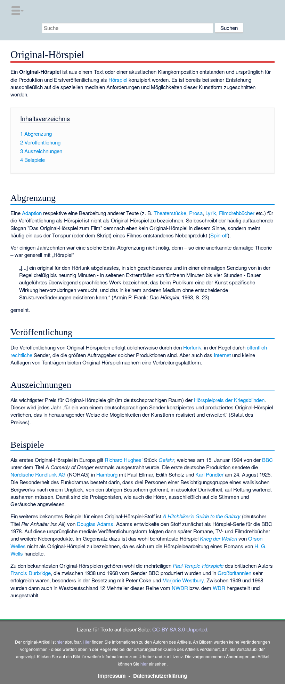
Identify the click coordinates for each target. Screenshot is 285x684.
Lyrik (210, 213)
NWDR (180, 587)
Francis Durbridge (30, 572)
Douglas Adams (95, 523)
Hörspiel (117, 79)
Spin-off (219, 235)
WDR (219, 587)
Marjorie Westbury (183, 580)
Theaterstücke (170, 213)
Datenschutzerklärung (160, 675)
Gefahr (166, 459)
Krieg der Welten (218, 538)
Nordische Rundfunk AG (38, 474)
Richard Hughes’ (123, 459)
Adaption (32, 213)
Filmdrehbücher (236, 213)
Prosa (196, 213)
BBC (267, 459)
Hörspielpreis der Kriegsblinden (229, 399)
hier (60, 642)
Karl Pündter (209, 474)
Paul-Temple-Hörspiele (198, 565)
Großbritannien (234, 572)
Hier (87, 642)
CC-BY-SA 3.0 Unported (179, 629)
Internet (222, 355)
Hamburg (106, 474)
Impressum (112, 675)
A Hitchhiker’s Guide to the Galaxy (202, 516)
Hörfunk (192, 347)
